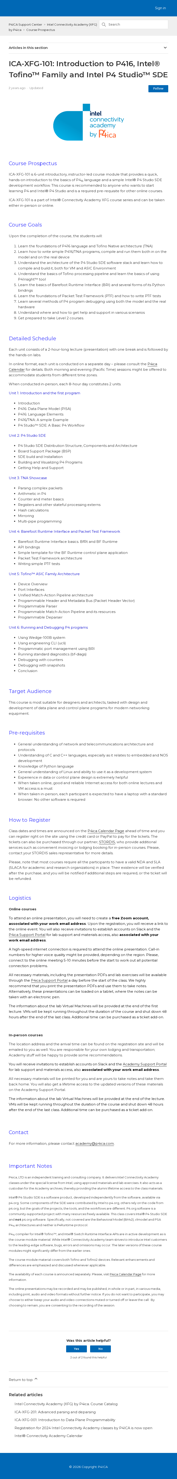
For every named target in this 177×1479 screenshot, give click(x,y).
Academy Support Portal (145, 1064)
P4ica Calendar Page (106, 831)
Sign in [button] (160, 8)
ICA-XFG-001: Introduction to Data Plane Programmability (65, 1420)
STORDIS (107, 842)
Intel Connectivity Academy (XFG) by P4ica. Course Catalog (66, 1404)
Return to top (21, 1379)
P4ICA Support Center (25, 24)
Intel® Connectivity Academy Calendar (49, 1436)
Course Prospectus (40, 30)
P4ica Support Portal (27, 934)
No (100, 1349)
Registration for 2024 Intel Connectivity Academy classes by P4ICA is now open (83, 1428)
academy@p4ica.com (94, 1143)
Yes (76, 1349)
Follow (158, 88)
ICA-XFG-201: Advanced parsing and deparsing (55, 1412)
